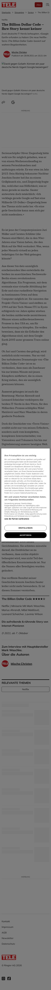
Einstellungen (25, 528)
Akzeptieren (25, 535)
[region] (25, 495)
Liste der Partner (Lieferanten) (16, 519)
